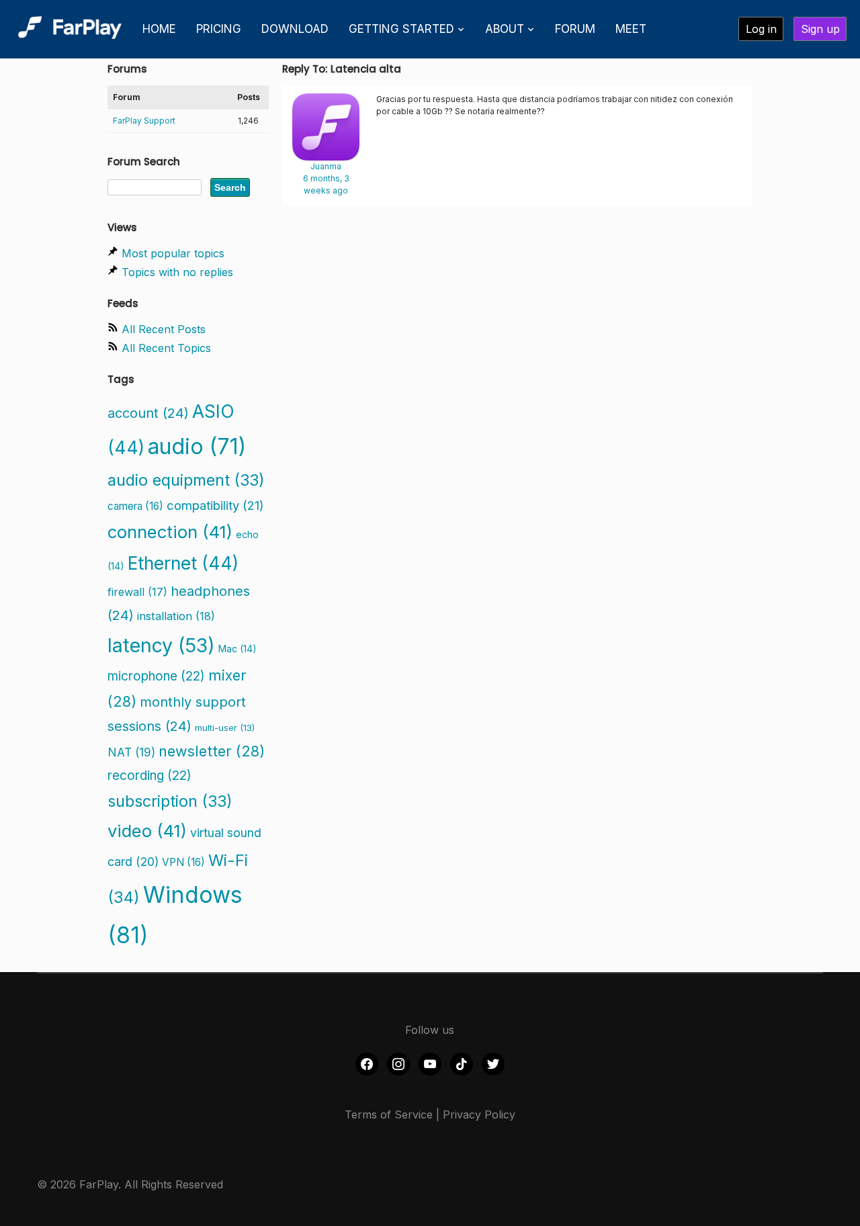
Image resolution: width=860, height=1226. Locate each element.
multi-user (225, 727)
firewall (137, 592)
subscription (170, 801)
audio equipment (186, 480)
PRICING (218, 29)
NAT (131, 752)
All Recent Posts (164, 329)
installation (176, 616)
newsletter (212, 751)
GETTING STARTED (401, 29)
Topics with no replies (177, 272)
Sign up (820, 29)
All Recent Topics (166, 348)
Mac (237, 648)
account (148, 413)
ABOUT (504, 29)
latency (161, 645)
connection (170, 531)
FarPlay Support (144, 121)
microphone (156, 676)
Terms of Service (389, 1114)
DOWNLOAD (295, 29)
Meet (630, 29)
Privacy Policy (479, 1114)
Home (159, 29)
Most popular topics (173, 253)
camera (135, 506)
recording (149, 775)
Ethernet (183, 563)
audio (197, 446)
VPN (183, 862)
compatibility (215, 505)
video (147, 830)
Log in (761, 29)
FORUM (575, 29)
